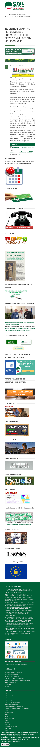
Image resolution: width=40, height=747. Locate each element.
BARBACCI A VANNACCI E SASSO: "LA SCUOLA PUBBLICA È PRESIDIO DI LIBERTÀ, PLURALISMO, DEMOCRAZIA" (19, 628)
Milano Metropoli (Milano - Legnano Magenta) (17, 680)
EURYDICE (8, 728)
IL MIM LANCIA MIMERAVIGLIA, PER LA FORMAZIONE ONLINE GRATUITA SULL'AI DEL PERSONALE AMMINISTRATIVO (20, 633)
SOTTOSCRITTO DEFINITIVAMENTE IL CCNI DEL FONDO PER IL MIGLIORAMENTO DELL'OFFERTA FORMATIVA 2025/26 (19, 599)
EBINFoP (7, 724)
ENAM (6, 720)
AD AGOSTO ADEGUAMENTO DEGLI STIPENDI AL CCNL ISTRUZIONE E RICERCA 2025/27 (19, 608)
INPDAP (7, 722)
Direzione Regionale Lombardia (14, 706)
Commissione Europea (11, 726)
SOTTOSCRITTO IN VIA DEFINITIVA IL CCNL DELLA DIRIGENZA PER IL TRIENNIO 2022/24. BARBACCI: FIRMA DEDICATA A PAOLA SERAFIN (19, 604)
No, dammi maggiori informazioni (11, 741)
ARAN (6, 730)
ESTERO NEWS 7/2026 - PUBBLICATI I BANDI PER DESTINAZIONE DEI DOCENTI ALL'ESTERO (19, 624)
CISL (6, 694)
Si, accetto (5, 744)
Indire (6, 714)
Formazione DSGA (27, 152)
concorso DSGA (15, 152)
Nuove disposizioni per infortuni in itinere (19, 524)
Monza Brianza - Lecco (11, 682)
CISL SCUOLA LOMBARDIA (12, 702)
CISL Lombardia (9, 696)
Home (6, 25)
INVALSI (7, 716)
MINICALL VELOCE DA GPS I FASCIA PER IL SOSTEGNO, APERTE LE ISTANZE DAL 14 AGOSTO (19, 595)
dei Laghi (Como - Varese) (12, 676)
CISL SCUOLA (9, 700)
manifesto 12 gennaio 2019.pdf (23, 147)
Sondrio (7, 686)
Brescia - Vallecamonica (11, 674)
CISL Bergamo (9, 698)
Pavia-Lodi (8, 684)
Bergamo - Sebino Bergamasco (13, 672)
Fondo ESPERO (9, 718)
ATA (18, 154)
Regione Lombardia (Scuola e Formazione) (17, 708)
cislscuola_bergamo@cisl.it (18, 14)
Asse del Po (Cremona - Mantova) (14, 678)
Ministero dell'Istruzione (11, 704)
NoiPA (6, 710)
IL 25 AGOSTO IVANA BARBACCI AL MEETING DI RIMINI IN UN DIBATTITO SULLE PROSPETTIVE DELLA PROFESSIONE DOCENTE (18, 591)
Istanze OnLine (9, 712)
